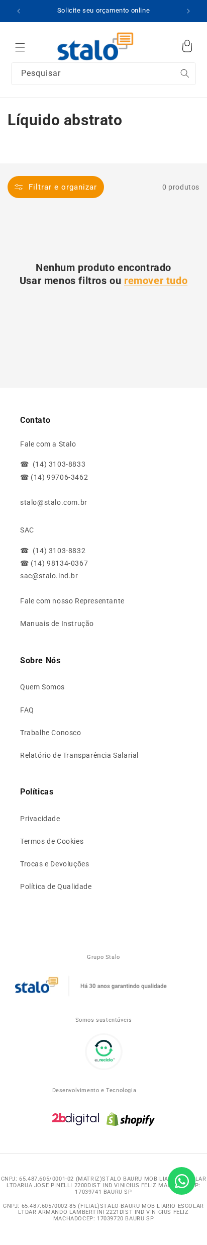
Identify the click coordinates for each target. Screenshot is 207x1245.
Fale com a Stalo (48, 444)
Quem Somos (42, 687)
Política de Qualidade (56, 886)
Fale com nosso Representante (72, 601)
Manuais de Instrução (57, 623)
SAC (27, 530)
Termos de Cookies (51, 841)
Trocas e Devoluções (54, 864)
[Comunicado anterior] (19, 11)
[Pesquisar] (168, 45)
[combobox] (103, 73)
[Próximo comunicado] (188, 11)
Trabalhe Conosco (50, 733)
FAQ (27, 710)
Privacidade (40, 819)
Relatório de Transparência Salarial (79, 755)
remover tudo (155, 281)
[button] (20, 47)
